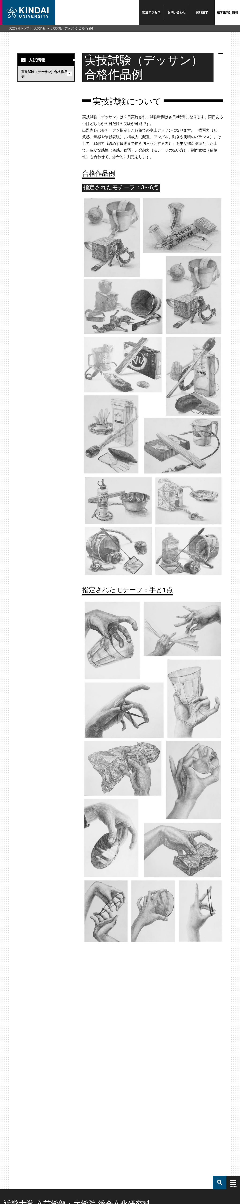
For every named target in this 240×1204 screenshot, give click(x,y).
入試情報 (39, 28)
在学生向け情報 (227, 12)
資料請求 (202, 12)
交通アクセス (151, 12)
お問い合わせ (177, 12)
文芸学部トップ (19, 28)
